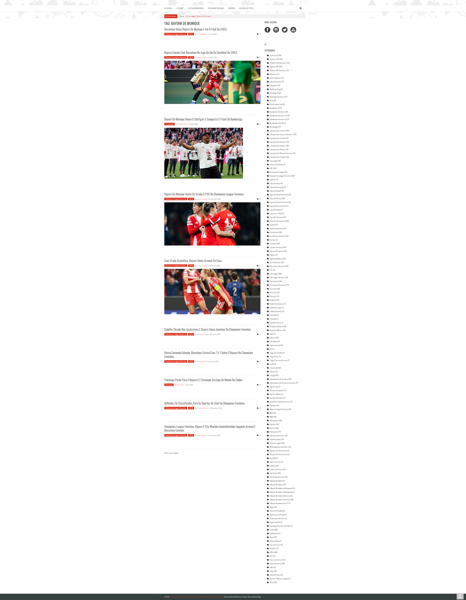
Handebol (273, 341)
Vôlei (271, 571)
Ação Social (274, 55)
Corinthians (274, 232)
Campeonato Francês (278, 138)
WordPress (237, 597)
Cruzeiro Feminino (276, 247)
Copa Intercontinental (278, 206)
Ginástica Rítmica (276, 330)
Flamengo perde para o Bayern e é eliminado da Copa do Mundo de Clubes (203, 379)
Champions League (277, 172)
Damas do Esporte (202, 408)
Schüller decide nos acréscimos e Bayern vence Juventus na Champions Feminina (207, 329)
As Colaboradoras (196, 8)
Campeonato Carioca (278, 130)
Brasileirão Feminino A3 (278, 119)
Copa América (275, 183)
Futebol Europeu (276, 307)
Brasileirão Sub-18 (276, 123)
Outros (272, 428)
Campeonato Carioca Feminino (281, 134)
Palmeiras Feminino (277, 435)
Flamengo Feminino (277, 277)
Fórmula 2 (273, 292)
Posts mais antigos (171, 453)
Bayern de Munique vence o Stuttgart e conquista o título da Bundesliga (203, 119)
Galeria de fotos (246, 8)
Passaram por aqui (216, 8)
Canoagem (274, 161)
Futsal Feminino (275, 322)
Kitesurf (272, 371)
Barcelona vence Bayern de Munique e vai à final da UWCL (195, 29)
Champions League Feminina (176, 34)
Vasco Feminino (275, 563)
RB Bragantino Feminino (279, 447)
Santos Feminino (276, 469)
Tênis (271, 537)
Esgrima (273, 255)
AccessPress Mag (254, 597)
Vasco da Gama (275, 560)
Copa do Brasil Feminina (278, 194)
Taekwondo (274, 533)
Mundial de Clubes (276, 398)
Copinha (273, 225)
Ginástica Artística (276, 326)
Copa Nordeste (275, 210)
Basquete (273, 85)
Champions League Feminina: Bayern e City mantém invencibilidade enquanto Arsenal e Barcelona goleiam (209, 428)
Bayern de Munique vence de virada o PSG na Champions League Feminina (204, 194)
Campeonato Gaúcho (278, 142)
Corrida (272, 240)
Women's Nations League (279, 578)
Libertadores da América (279, 379)
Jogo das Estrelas (276, 353)
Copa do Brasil (275, 191)
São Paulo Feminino (277, 477)
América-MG (274, 59)
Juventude (274, 368)
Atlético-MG (274, 66)
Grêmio (272, 337)
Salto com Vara (275, 462)
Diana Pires (180, 385)
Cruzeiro (273, 243)
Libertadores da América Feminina (282, 383)
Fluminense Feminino (277, 285)
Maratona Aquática (277, 390)
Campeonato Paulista (278, 157)
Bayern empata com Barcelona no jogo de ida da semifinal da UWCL (200, 52)
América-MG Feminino (278, 63)
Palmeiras (273, 432)
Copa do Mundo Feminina (279, 202)
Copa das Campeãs (277, 187)
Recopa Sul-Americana (278, 450)
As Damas (168, 8)
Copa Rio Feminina (276, 217)
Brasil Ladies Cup (276, 104)
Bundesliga (169, 124)
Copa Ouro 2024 (276, 213)
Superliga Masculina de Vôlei (280, 526)
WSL (271, 582)
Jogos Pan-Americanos (278, 360)
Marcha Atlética (275, 394)
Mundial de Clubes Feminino (280, 401)
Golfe (272, 334)
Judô (272, 364)
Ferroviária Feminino (277, 266)
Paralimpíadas (275, 439)
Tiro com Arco (275, 545)
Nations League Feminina (279, 409)
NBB (271, 417)
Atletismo (273, 74)
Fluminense (274, 281)
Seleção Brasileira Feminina (280, 496)
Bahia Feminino (275, 82)
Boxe (271, 100)
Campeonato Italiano (277, 146)
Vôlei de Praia (275, 575)
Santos (272, 465)
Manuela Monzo (202, 361)
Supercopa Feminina (277, 518)
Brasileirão (274, 108)
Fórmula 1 (273, 289)
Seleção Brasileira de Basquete (281, 488)
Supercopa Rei (275, 522)
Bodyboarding (275, 89)
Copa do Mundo (275, 198)
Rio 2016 (273, 458)
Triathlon (273, 548)
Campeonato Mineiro (277, 149)
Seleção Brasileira (276, 481)
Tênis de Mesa (275, 541)
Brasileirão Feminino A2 (278, 115)
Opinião (272, 424)
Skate (272, 507)
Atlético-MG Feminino (278, 70)
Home (182, 16)
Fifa (271, 270)
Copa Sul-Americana (277, 221)
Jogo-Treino (274, 356)
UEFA (191, 34)
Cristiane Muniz (182, 124)
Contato (231, 8)
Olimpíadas (274, 420)
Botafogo (273, 93)
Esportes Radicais (276, 258)
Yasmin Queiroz (202, 34)
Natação (273, 405)
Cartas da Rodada (276, 164)
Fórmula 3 (273, 296)
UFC (271, 556)
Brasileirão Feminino (277, 112)
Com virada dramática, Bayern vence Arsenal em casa (193, 260)
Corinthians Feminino (277, 236)
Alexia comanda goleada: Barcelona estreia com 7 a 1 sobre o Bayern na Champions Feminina (208, 354)
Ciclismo (273, 179)
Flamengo (169, 385)
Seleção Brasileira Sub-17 (279, 503)
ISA (271, 349)
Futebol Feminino (276, 311)
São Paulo (273, 473)
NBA (271, 413)
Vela (271, 567)
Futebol (272, 300)
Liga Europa (274, 386)
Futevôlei (273, 315)
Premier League (275, 443)
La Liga (272, 375)
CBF (271, 168)
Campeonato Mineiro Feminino (281, 153)
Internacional (274, 345)
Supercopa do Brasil (277, 514)
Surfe (272, 529)
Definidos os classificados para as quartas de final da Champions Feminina (204, 403)
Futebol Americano (277, 304)
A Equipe (180, 8)
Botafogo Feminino (277, 97)
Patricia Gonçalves (202, 334)
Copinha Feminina (276, 228)
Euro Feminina (275, 262)
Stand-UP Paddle (276, 511)
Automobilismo (275, 78)
